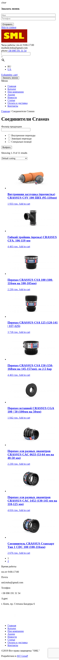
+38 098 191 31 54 (16, 50)
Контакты (13, 106)
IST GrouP (22, 656)
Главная (12, 86)
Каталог (12, 89)
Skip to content (8, 27)
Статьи (11, 100)
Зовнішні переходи (21, 138)
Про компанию (16, 91)
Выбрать (7, 147)
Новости (12, 97)
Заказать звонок (10, 78)
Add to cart (24, 203)
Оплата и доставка (18, 103)
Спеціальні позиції (21, 141)
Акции (11, 94)
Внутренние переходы (23, 135)
